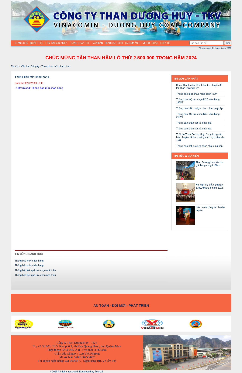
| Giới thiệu (36, 43)
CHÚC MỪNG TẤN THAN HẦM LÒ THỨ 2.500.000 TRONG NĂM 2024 (121, 57)
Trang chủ (21, 43)
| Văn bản (97, 43)
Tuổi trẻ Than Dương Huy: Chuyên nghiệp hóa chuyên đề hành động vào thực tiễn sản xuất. (200, 137)
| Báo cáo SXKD (114, 43)
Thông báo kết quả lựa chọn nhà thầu (35, 270)
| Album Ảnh (132, 43)
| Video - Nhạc (150, 43)
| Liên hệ (165, 43)
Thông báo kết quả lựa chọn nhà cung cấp (199, 108)
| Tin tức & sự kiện (56, 43)
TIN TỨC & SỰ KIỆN (186, 155)
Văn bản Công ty (30, 66)
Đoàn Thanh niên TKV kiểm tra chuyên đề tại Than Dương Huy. (199, 87)
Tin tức (15, 66)
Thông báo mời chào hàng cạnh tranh (196, 93)
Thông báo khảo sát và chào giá (193, 122)
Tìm (228, 43)
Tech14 (99, 371)
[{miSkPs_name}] (185, 179)
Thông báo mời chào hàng (55, 66)
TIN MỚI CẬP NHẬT (185, 78)
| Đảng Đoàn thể (80, 43)
